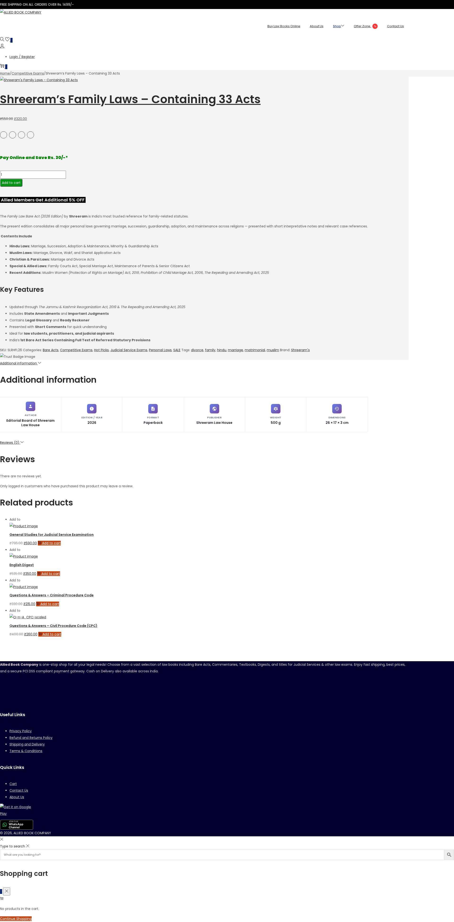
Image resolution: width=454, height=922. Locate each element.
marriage (235, 350)
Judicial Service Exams (128, 350)
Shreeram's (300, 350)
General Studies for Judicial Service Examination (51, 534)
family (210, 350)
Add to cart (11, 182)
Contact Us (18, 790)
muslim (273, 350)
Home (5, 73)
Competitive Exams (28, 73)
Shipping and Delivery (27, 744)
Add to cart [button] (51, 543)
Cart (13, 783)
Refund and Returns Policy (30, 737)
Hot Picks (101, 350)
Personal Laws (160, 350)
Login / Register (22, 56)
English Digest (21, 565)
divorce (197, 350)
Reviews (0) (10, 442)
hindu (221, 350)
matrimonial (255, 350)
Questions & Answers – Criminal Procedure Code (51, 595)
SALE (176, 350)
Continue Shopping (16, 918)
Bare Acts (50, 350)
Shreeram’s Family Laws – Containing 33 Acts (130, 99)
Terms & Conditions (25, 751)
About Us (16, 797)
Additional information (19, 363)
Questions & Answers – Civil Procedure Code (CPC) (53, 625)
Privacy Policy (20, 731)
